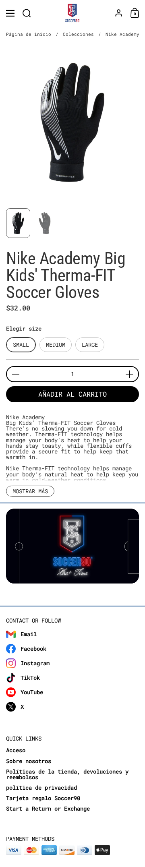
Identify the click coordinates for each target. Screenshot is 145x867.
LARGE (90, 344)
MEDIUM (55, 344)
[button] (27, 13)
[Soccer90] (73, 13)
